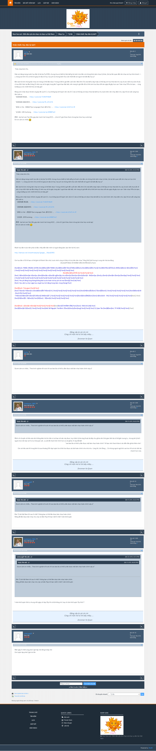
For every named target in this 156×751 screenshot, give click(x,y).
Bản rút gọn (68, 723)
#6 (142, 550)
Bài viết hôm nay (29, 3)
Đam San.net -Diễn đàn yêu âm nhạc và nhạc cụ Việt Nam (33, 34)
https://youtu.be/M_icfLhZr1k (43, 102)
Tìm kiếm (17, 3)
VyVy (26, 52)
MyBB (151, 748)
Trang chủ (33, 712)
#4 (142, 415)
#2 (142, 163)
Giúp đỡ (46, 3)
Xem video (55, 3)
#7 (142, 645)
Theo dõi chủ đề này (19, 696)
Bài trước (74, 687)
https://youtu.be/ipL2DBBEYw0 (44, 112)
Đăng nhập (132, 3)
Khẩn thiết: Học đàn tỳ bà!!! (86, 34)
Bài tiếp (82, 687)
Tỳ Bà (70, 34)
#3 (142, 363)
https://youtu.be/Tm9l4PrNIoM (40, 97)
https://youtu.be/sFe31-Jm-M (65, 107)
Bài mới (66, 717)
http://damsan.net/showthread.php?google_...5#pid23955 (34, 253)
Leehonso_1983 (30, 152)
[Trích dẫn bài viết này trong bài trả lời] (141, 145)
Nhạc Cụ (61, 34)
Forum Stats (68, 720)
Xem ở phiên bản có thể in (21, 693)
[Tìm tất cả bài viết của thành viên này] (14, 145)
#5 (142, 493)
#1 (142, 63)
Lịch (39, 3)
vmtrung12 (28, 482)
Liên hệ (66, 726)
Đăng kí (144, 3)
